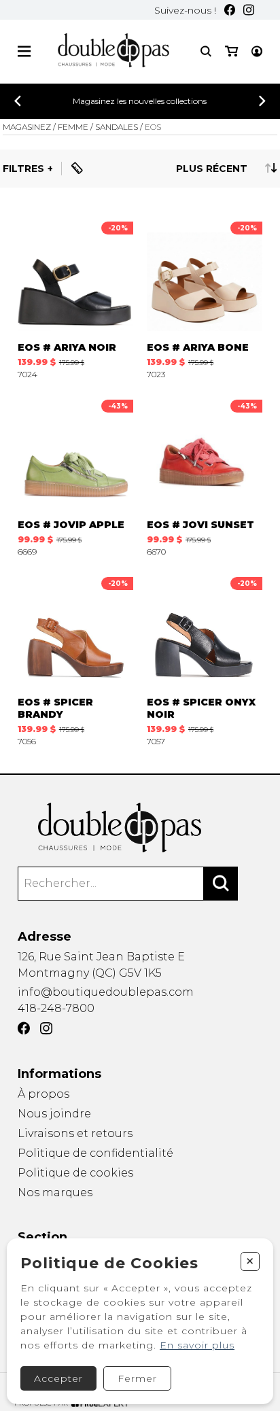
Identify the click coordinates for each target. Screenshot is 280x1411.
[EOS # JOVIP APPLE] (75, 475)
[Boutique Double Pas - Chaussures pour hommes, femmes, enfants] (140, 828)
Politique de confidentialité (95, 1153)
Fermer (137, 1378)
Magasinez (27, 127)
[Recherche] (205, 51)
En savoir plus (197, 1345)
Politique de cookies (75, 1172)
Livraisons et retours (75, 1133)
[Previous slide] (17, 100)
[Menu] (24, 51)
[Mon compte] (256, 51)
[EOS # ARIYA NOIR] (75, 297)
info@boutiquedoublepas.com (106, 992)
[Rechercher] (221, 884)
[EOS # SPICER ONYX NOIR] (204, 658)
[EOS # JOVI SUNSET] (204, 475)
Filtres (23, 168)
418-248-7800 (56, 1008)
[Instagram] (248, 9)
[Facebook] (229, 9)
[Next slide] (262, 100)
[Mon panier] (231, 51)
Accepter (58, 1378)
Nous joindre (54, 1113)
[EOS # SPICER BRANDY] (75, 658)
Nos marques (55, 1192)
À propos (43, 1093)
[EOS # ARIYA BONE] (204, 297)
